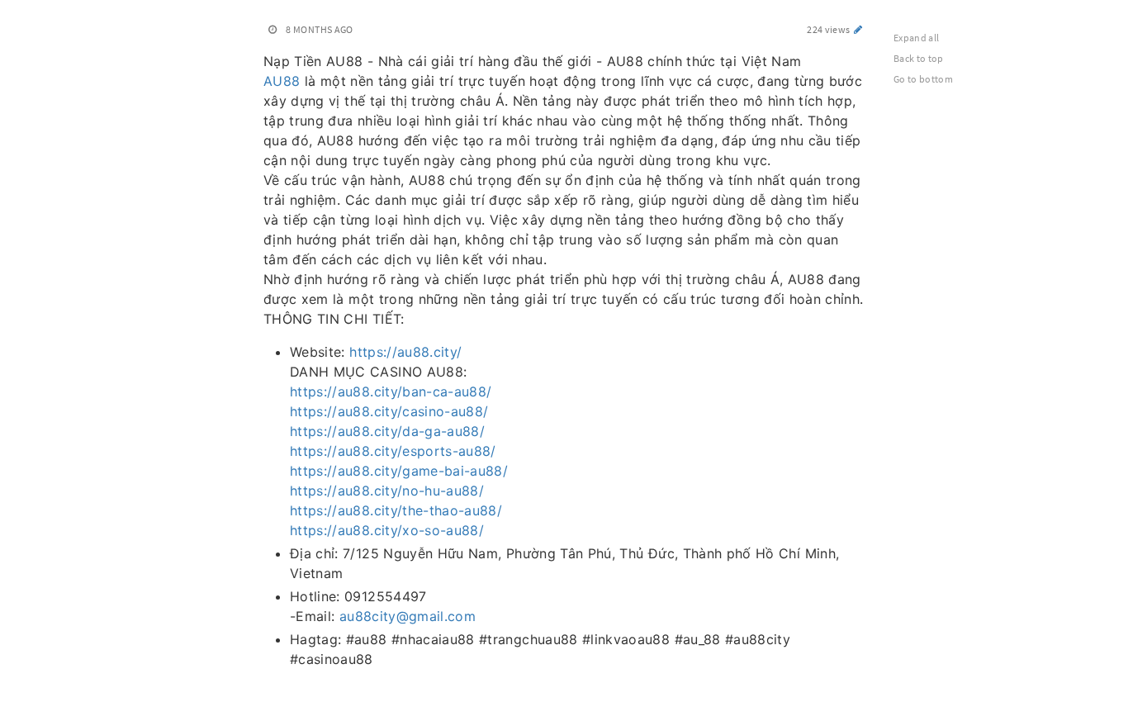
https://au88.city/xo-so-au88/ (387, 530)
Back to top (918, 58)
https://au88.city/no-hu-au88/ (387, 490)
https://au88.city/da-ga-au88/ (387, 431)
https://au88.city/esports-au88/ (393, 451)
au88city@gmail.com (407, 616)
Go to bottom (923, 79)
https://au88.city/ (405, 352)
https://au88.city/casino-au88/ (389, 411)
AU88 (281, 81)
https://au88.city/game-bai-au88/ (399, 470)
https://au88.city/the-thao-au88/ (396, 510)
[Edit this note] (858, 29)
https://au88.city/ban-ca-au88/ (391, 391)
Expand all (916, 37)
